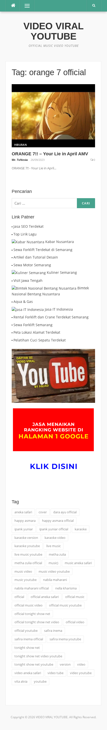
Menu (25, 5)
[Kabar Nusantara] (28, 241)
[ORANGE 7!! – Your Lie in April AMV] (53, 115)
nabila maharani (55, 579)
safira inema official (28, 639)
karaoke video (55, 537)
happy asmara (25, 520)
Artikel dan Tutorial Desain (35, 257)
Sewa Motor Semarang (32, 265)
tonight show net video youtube (38, 656)
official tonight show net (32, 614)
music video (23, 571)
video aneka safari (27, 673)
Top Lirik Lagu (25, 234)
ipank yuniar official (53, 529)
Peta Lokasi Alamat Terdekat (36, 332)
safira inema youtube (65, 639)
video (81, 664)
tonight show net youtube (33, 664)
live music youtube (28, 554)
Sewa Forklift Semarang (33, 324)
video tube (55, 673)
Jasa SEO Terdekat (28, 226)
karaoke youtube (27, 546)
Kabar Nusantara (59, 241)
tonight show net (27, 647)
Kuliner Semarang (62, 272)
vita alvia (20, 681)
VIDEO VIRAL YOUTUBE (53, 31)
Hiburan (20, 145)
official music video (28, 605)
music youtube (25, 579)
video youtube (81, 673)
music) (53, 563)
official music (74, 596)
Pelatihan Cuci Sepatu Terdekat (39, 340)
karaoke (81, 529)
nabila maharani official (31, 588)
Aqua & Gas (23, 301)
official (19, 596)
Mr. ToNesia (20, 160)
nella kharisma (66, 588)
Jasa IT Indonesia (59, 309)
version (65, 664)
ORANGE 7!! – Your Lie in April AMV (50, 153)
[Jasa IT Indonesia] (28, 309)
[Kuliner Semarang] (29, 272)
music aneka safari (78, 563)
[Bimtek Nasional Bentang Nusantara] (44, 288)
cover (43, 512)
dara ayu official (65, 512)
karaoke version (26, 537)
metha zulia (57, 554)
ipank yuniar (23, 529)
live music (53, 546)
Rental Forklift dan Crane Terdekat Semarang (51, 317)
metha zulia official (28, 563)
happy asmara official (58, 520)
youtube (40, 681)
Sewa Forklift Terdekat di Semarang (42, 249)
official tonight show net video (36, 622)
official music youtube (65, 605)
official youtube (26, 630)
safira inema (53, 630)
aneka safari (23, 512)
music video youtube (54, 571)
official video (75, 622)
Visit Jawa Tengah (28, 280)
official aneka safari (45, 596)
